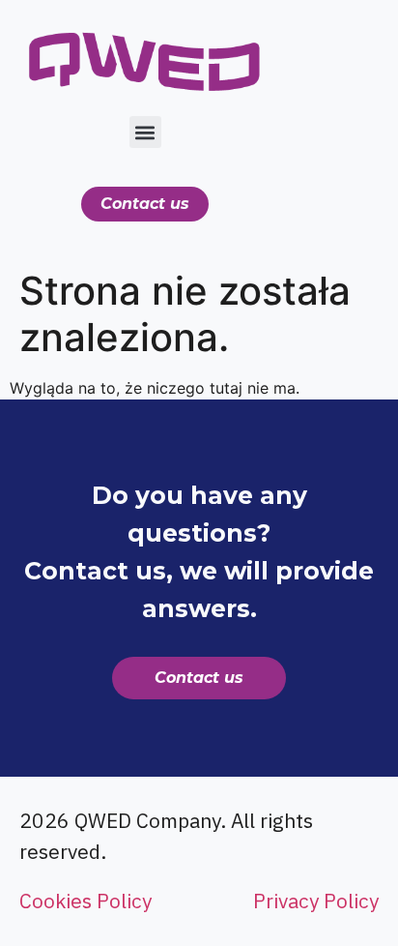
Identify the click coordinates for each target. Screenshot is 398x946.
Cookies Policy (85, 900)
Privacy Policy (316, 900)
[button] (145, 132)
